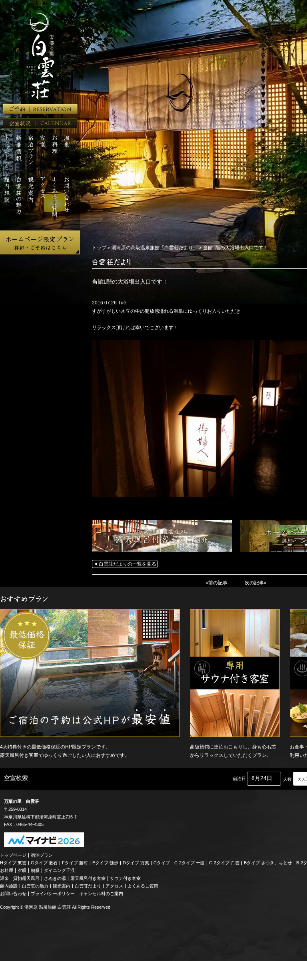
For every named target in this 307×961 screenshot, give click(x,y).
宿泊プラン (42, 855)
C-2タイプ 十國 (189, 862)
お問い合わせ (13, 893)
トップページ (13, 855)
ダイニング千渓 (59, 870)
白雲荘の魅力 (35, 886)
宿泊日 (239, 778)
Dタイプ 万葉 (136, 862)
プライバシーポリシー (53, 893)
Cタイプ (162, 862)
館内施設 (9, 886)
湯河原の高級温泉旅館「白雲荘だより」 (155, 247)
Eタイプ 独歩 (105, 862)
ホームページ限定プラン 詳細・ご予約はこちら (40, 242)
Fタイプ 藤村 (75, 862)
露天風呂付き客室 (88, 878)
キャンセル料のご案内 (101, 893)
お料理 (6, 870)
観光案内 (61, 886)
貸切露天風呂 (26, 878)
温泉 (4, 878)
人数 (287, 779)
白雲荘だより (88, 886)
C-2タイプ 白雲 (224, 862)
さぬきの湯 (55, 878)
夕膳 (22, 870)
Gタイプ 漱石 (44, 862)
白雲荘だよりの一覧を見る (127, 564)
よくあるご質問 (143, 886)
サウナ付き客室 (125, 878)
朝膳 (35, 870)
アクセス (114, 886)
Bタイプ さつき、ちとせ (268, 862)
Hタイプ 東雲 (13, 862)
